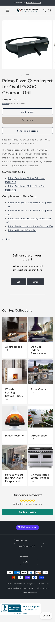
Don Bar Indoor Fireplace (37, 350)
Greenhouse (39, 435)
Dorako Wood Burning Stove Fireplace (14, 478)
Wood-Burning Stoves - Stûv (14, 393)
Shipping (5, 103)
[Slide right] (34, 75)
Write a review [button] (27, 512)
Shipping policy (43, 588)
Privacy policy (13, 588)
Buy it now (27, 120)
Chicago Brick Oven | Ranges (40, 476)
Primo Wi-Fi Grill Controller (22, 230)
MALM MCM (13, 435)
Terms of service (28, 588)
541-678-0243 (33, 2)
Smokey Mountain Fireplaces (24, 583)
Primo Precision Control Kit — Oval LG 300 (30, 226)
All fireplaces (13, 347)
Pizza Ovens (38, 389)
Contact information (29, 592)
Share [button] (8, 239)
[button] (6, 10)
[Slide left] (21, 75)
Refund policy (44, 583)
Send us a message (27, 130)
